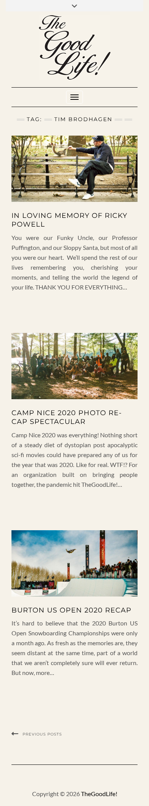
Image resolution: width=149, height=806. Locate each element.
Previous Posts (42, 734)
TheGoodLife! (99, 793)
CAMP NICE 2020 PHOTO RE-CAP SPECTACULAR (66, 417)
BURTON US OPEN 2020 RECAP (71, 610)
